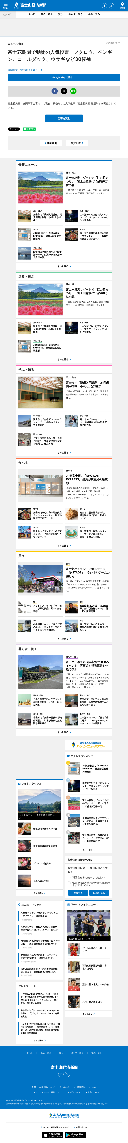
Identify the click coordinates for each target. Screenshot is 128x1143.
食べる (31, 14)
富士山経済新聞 (30, 5)
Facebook (104, 5)
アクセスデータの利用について (49, 1092)
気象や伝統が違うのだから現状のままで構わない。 (91, 884)
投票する (78, 892)
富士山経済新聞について (44, 1087)
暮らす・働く (76, 14)
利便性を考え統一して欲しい (88, 877)
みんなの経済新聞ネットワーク (64, 1115)
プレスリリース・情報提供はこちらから (79, 1087)
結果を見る (99, 892)
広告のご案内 (93, 1092)
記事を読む (64, 118)
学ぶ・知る (94, 14)
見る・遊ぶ (47, 14)
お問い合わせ (75, 1092)
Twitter (111, 5)
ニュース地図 (15, 43)
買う (60, 14)
